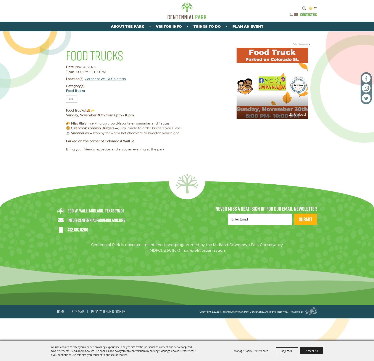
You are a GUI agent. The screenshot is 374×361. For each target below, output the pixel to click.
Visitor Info (169, 26)
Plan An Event (247, 26)
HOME (60, 312)
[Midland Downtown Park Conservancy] (187, 10)
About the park (127, 26)
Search (304, 8)
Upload (300, 115)
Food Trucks (75, 91)
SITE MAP (78, 312)
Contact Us (308, 15)
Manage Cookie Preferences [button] (251, 351)
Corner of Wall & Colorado (105, 79)
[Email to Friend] (71, 99)
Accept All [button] (312, 351)
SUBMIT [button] (305, 219)
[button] (272, 83)
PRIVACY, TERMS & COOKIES (108, 312)
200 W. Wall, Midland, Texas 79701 (96, 211)
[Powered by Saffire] (311, 312)
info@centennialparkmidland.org (97, 220)
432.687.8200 (78, 230)
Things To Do (207, 26)
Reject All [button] (286, 351)
